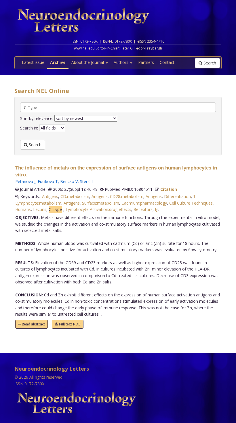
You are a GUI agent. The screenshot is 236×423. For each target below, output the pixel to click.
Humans (23, 209)
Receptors (143, 209)
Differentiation (177, 196)
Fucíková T (48, 181)
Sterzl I (86, 181)
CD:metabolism (74, 196)
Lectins (39, 209)
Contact (167, 62)
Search (209, 63)
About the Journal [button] (88, 62)
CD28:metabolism (126, 196)
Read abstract (33, 324)
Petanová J (25, 181)
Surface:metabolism (100, 203)
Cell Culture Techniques (191, 203)
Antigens (50, 196)
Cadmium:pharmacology (144, 203)
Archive (58, 62)
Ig (156, 209)
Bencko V (69, 181)
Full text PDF (69, 324)
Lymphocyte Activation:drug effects (98, 209)
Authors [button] (122, 62)
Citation (168, 189)
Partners (146, 62)
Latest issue (33, 62)
